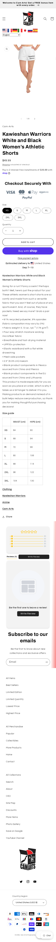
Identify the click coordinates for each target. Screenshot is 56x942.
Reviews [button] (12, 556)
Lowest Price (13, 706)
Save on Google (14, 831)
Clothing (7, 489)
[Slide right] (35, 119)
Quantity (6, 225)
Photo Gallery (13, 824)
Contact (10, 762)
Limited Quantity (15, 699)
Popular (10, 734)
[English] (4, 30)
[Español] (35, 30)
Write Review (34, 557)
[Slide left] (21, 119)
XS (7, 210)
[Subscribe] (46, 662)
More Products (13, 748)
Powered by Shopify (34, 935)
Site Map (10, 803)
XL (46, 210)
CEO (8, 796)
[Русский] (30, 30)
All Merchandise (14, 727)
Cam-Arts (8, 509)
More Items (12, 817)
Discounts (11, 810)
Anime (6, 502)
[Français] (10, 30)
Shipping (6, 164)
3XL (20, 217)
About (9, 789)
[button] (3, 18)
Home (9, 754)
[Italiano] (20, 30)
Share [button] (9, 517)
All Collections (13, 775)
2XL (8, 217)
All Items (10, 678)
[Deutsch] (15, 30)
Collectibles (12, 741)
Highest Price (13, 713)
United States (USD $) (26, 902)
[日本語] (25, 30)
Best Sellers (12, 685)
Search (10, 782)
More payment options (28, 258)
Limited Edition (14, 692)
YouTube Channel (15, 838)
